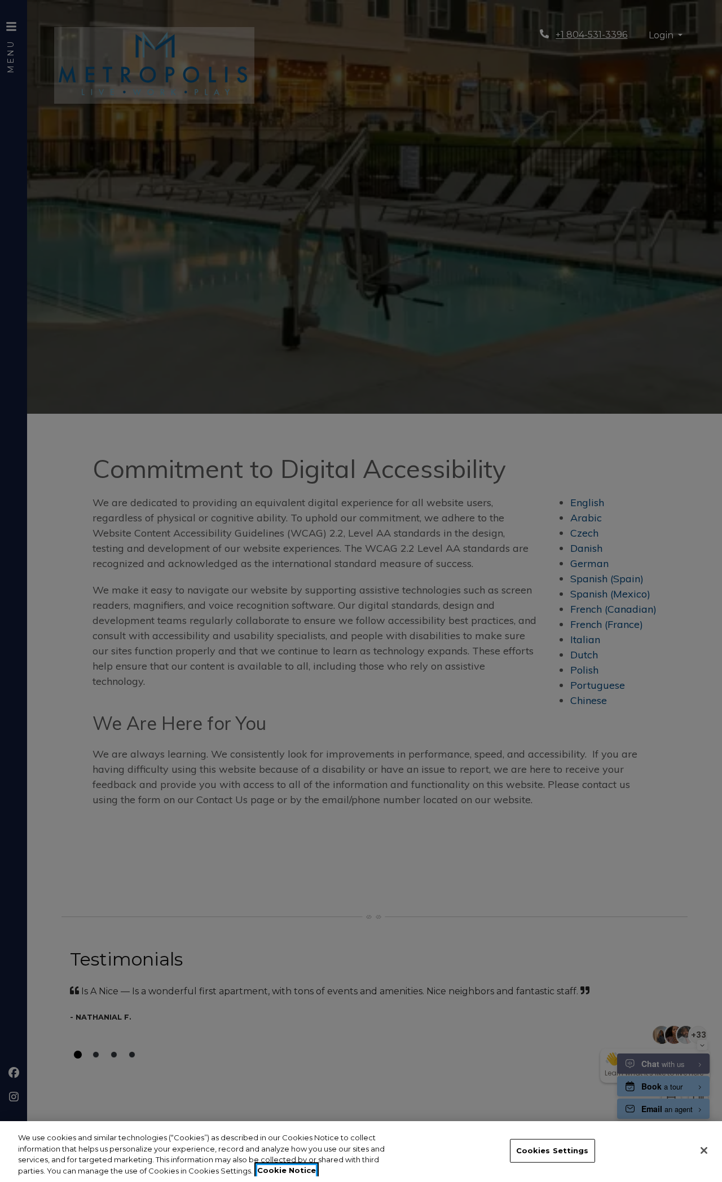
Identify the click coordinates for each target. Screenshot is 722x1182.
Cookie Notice (286, 1170)
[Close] (704, 1150)
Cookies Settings (552, 1150)
